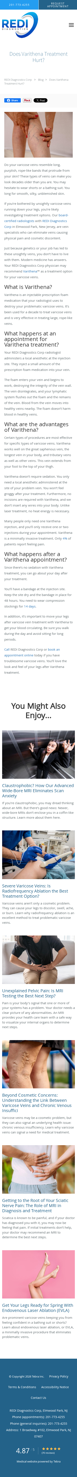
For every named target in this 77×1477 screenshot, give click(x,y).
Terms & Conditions (22, 1387)
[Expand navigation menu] (71, 25)
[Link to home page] (25, 25)
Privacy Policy (58, 1376)
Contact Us (38, 1398)
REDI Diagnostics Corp (18, 80)
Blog (41, 80)
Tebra (57, 1461)
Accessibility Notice (55, 1387)
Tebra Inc (37, 1376)
